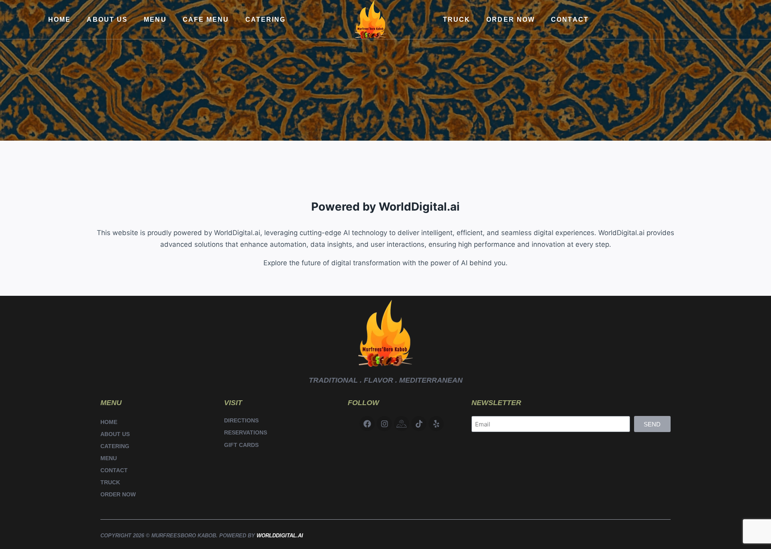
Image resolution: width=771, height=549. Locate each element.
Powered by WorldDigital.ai (385, 206)
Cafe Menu (206, 19)
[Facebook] (367, 423)
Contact (570, 19)
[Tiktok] (418, 423)
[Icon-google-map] (401, 423)
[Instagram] (384, 423)
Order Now (510, 19)
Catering (265, 19)
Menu (155, 19)
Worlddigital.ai (280, 536)
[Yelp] (436, 423)
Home (59, 19)
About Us (107, 19)
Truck (457, 19)
